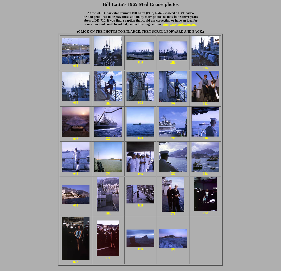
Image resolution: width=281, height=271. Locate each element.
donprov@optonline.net (179, 24)
